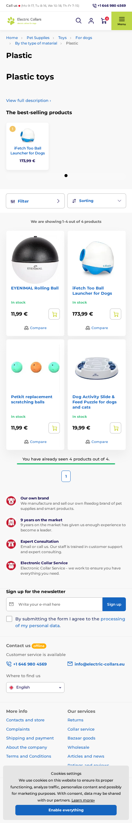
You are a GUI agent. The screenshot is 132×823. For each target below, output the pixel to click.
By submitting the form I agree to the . (70, 622)
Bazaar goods (81, 738)
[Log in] (91, 21)
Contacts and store (25, 719)
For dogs (84, 37)
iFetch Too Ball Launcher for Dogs (27, 150)
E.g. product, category (43, 43)
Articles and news (86, 756)
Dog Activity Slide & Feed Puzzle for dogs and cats (94, 402)
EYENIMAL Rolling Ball (35, 287)
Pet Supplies (38, 37)
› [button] (28, 100)
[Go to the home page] (24, 20)
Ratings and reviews (88, 765)
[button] (79, 21)
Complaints (18, 729)
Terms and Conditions (28, 756)
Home (12, 37)
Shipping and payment (30, 738)
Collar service (81, 729)
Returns (75, 719)
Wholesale (78, 747)
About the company (26, 747)
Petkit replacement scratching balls (31, 399)
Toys (62, 37)
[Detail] (54, 314)
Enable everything (66, 810)
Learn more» (83, 800)
